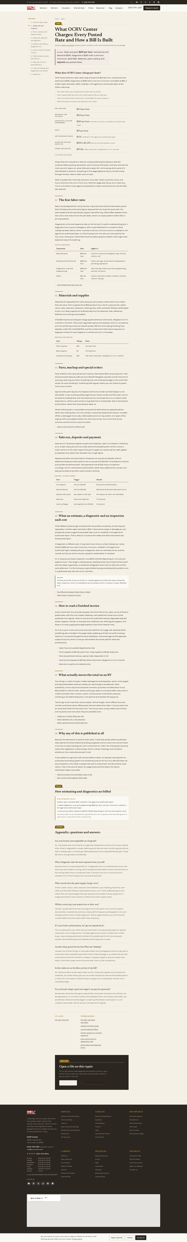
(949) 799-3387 (89, 2)
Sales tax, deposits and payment (39, 39)
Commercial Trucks (102, 1134)
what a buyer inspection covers (69, 595)
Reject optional (117, 1238)
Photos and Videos (68, 1173)
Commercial (134, 1120)
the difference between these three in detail (73, 592)
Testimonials (66, 1177)
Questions (35, 74)
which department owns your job (69, 285)
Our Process (65, 1163)
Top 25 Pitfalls (134, 1159)
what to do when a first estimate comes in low (74, 775)
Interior (64, 1123)
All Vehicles (99, 1137)
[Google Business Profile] (141, 2)
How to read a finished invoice (40, 51)
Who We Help (79, 8)
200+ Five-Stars (42, 1154)
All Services (65, 1137)
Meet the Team (66, 1166)
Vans (97, 1130)
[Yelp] (145, 2)
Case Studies (100, 1177)
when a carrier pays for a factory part (71, 427)
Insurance (65, 8)
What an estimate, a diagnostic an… (39, 45)
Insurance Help (135, 1156)
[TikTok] (150, 2)
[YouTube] (137, 2)
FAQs (97, 1163)
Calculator (99, 1166)
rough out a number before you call (70, 716)
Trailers (98, 1127)
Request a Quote (152, 8)
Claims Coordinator (68, 45)
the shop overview (62, 1020)
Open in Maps (35, 1198)
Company (118, 8)
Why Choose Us (66, 1159)
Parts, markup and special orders (39, 33)
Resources (100, 8)
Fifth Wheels (100, 1123)
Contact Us (133, 1170)
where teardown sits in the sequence (71, 720)
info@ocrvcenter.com (35, 1149)
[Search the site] (131, 2)
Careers (64, 1170)
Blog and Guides (101, 1156)
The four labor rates (39, 22)
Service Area (134, 1130)
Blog (110, 8)
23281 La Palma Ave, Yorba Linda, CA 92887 (65, 2)
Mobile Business (135, 1123)
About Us (64, 1156)
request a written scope (90, 1026)
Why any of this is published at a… (39, 63)
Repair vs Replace (136, 1166)
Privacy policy (77, 1239)
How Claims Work (136, 1163)
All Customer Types (136, 1134)
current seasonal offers (89, 1029)
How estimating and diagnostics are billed (40, 69)
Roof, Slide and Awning (69, 1127)
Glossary (98, 1170)
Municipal (133, 1127)
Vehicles (54, 8)
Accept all (141, 1238)
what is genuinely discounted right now (72, 723)
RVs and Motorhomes (103, 1116)
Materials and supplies (37, 27)
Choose (130, 1238)
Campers (98, 1120)
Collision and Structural (70, 1116)
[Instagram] (158, 2)
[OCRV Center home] (31, 8)
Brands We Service (102, 1173)
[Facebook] (154, 2)
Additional (65, 1134)
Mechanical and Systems (70, 1130)
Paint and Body (66, 1120)
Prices (91, 8)
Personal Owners (135, 1116)
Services (43, 8)
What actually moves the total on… (40, 57)
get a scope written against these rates (72, 778)
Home (57, 19)
